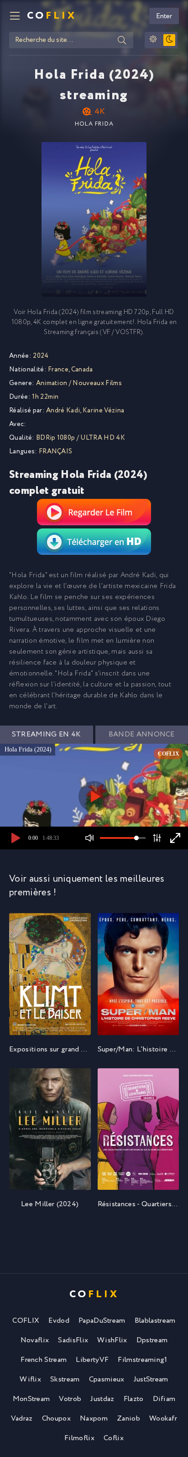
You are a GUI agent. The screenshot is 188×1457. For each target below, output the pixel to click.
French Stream (44, 1360)
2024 (40, 356)
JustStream (151, 1379)
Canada (82, 370)
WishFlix (112, 1340)
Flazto (134, 1399)
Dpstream (152, 1340)
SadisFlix (73, 1340)
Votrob (70, 1399)
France (58, 370)
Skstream (65, 1379)
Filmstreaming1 (142, 1360)
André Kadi (63, 411)
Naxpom (94, 1418)
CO (52, 16)
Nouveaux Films (97, 383)
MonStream (31, 1399)
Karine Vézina (103, 411)
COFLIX (25, 1320)
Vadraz (22, 1418)
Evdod (58, 1320)
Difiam (164, 1399)
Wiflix (30, 1379)
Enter (164, 16)
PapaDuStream (101, 1320)
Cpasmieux (107, 1379)
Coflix (114, 1438)
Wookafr (163, 1418)
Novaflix (35, 1340)
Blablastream (155, 1320)
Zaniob (128, 1418)
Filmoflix (79, 1438)
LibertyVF (92, 1360)
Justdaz (102, 1399)
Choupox (56, 1418)
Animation (52, 383)
